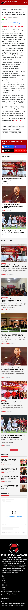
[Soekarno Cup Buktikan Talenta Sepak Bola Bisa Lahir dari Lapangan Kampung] (14, 424)
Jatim (9, 126)
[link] (10, 23)
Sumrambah (6, 135)
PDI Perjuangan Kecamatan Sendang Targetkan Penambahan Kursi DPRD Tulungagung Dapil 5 (11, 300)
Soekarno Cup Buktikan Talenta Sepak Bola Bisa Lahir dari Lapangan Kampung (13, 231)
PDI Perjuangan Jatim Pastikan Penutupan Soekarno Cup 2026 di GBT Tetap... (9, 487)
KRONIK (2, 332)
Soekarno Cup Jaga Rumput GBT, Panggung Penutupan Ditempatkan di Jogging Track (12, 206)
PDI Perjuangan (13, 132)
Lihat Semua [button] (14, 450)
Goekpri (4, 17)
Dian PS (5, 184)
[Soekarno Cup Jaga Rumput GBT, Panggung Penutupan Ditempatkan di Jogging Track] (14, 356)
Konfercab (5, 129)
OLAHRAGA (3, 434)
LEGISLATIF (3, 263)
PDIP (19, 132)
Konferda (11, 129)
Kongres (17, 129)
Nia (4, 210)
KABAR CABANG (5, 297)
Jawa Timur (15, 126)
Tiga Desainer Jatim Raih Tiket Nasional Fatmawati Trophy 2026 (9, 478)
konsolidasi (5, 132)
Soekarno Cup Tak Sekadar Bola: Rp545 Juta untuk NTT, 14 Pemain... (9, 461)
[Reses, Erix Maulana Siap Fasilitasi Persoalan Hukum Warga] (14, 390)
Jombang (21, 126)
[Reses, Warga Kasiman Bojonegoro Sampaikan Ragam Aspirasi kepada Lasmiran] (14, 253)
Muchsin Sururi (5, 309)
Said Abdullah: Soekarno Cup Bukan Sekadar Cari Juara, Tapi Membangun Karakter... (9, 469)
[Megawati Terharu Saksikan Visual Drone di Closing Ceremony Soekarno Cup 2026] (14, 322)
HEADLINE (3, 464)
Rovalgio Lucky (5, 343)
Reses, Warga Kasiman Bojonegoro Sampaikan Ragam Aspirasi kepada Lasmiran (12, 180)
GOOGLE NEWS (17, 120)
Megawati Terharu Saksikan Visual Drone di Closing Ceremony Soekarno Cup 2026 (13, 334)
